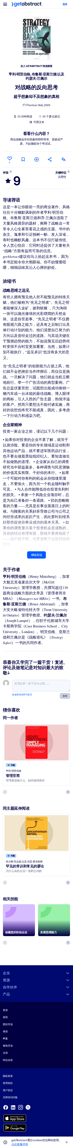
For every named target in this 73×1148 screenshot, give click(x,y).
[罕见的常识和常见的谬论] (36, 833)
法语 (5, 1052)
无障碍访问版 (10, 1097)
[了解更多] (10, 171)
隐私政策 (8, 1076)
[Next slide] (68, 792)
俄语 (5, 1031)
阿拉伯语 (8, 1060)
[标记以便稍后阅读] (23, 159)
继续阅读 (36, 555)
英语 (5, 1010)
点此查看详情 (19, 1144)
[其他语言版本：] (63, 159)
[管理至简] (36, 743)
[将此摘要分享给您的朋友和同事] (50, 159)
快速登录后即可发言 (22, 694)
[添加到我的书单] (36, 159)
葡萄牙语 (8, 1045)
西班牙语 (8, 1024)
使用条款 (8, 1083)
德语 (5, 1017)
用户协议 (8, 1090)
